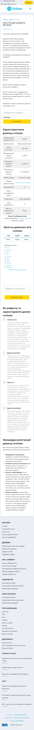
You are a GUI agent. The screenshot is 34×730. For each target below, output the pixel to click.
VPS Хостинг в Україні (9, 566)
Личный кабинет (8, 648)
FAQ (3, 614)
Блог (3, 617)
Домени (11, 19)
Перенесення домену (9, 549)
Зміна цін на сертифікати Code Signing (15, 674)
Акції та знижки (7, 623)
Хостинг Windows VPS (9, 563)
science (8, 263)
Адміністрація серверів (10, 588)
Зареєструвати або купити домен (13, 546)
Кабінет (29, 3)
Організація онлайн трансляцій (12, 586)
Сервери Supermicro (9, 574)
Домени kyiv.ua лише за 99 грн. (12, 667)
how (7, 258)
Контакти (5, 612)
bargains (9, 267)
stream (8, 256)
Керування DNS (7, 552)
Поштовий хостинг (8, 529)
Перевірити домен (17, 297)
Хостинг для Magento (9, 537)
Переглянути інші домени (17, 270)
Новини (4, 620)
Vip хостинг (6, 532)
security (9, 250)
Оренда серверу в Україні (10, 571)
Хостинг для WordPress (10, 534)
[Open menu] (30, 8)
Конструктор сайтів (8, 583)
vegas (8, 261)
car (7, 254)
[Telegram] (6, 725)
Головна (5, 19)
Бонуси (4, 626)
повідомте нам (24, 218)
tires (7, 252)
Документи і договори (9, 631)
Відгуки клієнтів (7, 634)
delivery (9, 265)
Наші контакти (7, 643)
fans (7, 247)
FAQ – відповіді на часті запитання (13, 645)
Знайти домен (17, 121)
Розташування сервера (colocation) (14, 569)
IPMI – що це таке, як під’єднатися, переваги (17, 704)
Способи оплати (7, 628)
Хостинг (4, 526)
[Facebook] (3, 725)
